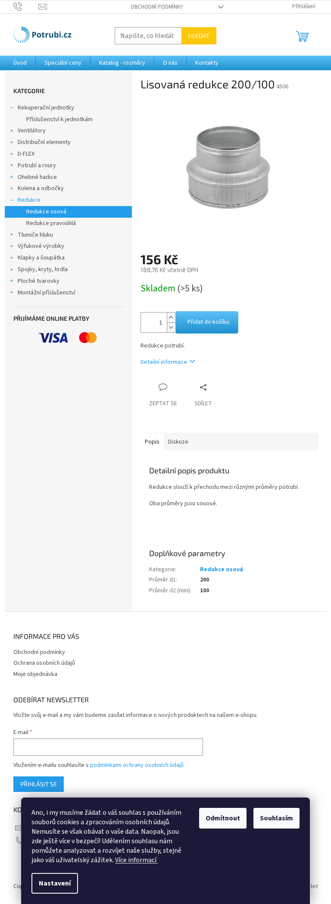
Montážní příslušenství (46, 292)
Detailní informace (164, 362)
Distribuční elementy (44, 142)
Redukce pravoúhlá (51, 223)
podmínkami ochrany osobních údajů (137, 765)
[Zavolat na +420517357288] (26, 6)
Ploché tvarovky (38, 281)
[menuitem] (20, 63)
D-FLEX (26, 154)
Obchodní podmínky (157, 7)
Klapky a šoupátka (41, 257)
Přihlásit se (38, 784)
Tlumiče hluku (35, 235)
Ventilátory (32, 130)
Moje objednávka (35, 674)
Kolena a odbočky (41, 188)
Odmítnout (223, 818)
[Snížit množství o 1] (171, 327)
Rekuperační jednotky (46, 107)
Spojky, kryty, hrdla (43, 269)
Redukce (29, 200)
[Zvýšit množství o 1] (171, 317)
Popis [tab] (152, 442)
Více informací (136, 860)
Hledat (198, 35)
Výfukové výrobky (41, 246)
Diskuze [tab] (178, 442)
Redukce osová (46, 211)
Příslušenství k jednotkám (59, 119)
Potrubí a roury (37, 165)
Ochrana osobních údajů (44, 663)
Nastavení (55, 883)
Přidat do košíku (208, 322)
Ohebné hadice (37, 177)
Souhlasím (276, 818)
